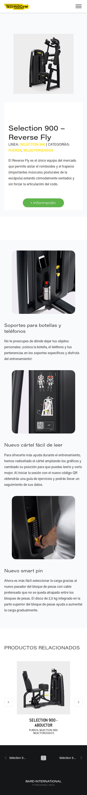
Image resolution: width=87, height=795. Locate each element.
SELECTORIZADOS (38, 150)
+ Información (43, 203)
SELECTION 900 (32, 144)
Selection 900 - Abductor (43, 723)
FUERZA (15, 150)
